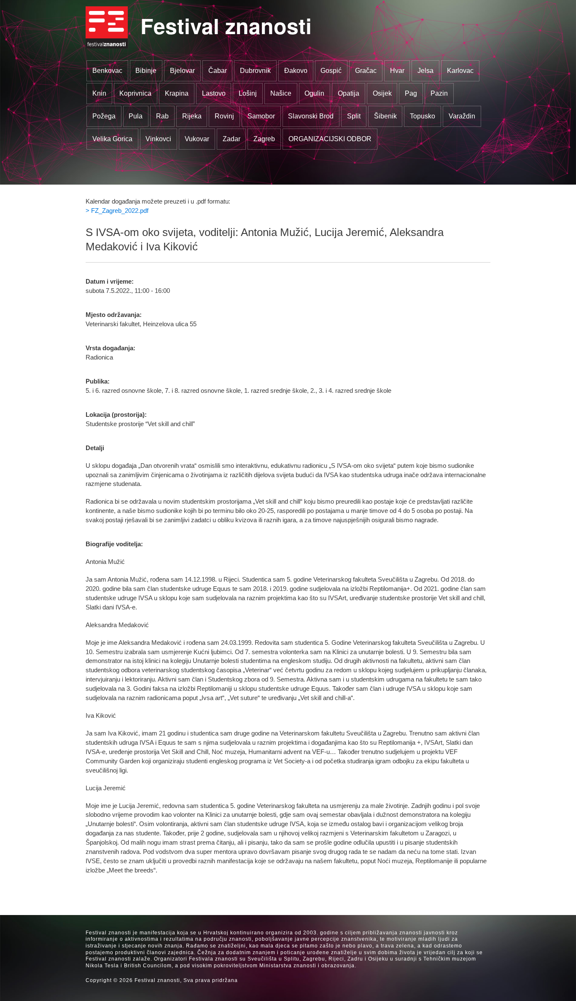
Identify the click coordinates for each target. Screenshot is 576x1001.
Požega (104, 116)
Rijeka (192, 116)
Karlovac (460, 70)
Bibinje (145, 70)
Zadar (231, 138)
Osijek (382, 93)
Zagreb (264, 138)
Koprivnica (135, 93)
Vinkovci (158, 138)
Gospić (331, 70)
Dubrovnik (255, 70)
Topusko (422, 116)
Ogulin (314, 93)
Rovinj (224, 116)
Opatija (348, 93)
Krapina (176, 93)
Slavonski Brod (311, 116)
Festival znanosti (226, 25)
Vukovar (197, 138)
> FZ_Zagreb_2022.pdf (117, 210)
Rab (162, 116)
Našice (280, 93)
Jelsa (425, 70)
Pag (411, 93)
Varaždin (462, 116)
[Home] (107, 27)
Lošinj (248, 93)
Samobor (261, 116)
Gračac (366, 70)
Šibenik (385, 116)
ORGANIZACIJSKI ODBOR (329, 138)
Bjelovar (182, 70)
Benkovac (107, 70)
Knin (99, 93)
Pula (136, 116)
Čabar (217, 70)
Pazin (439, 93)
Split (354, 116)
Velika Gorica (112, 138)
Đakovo (295, 70)
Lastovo (214, 93)
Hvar (397, 70)
